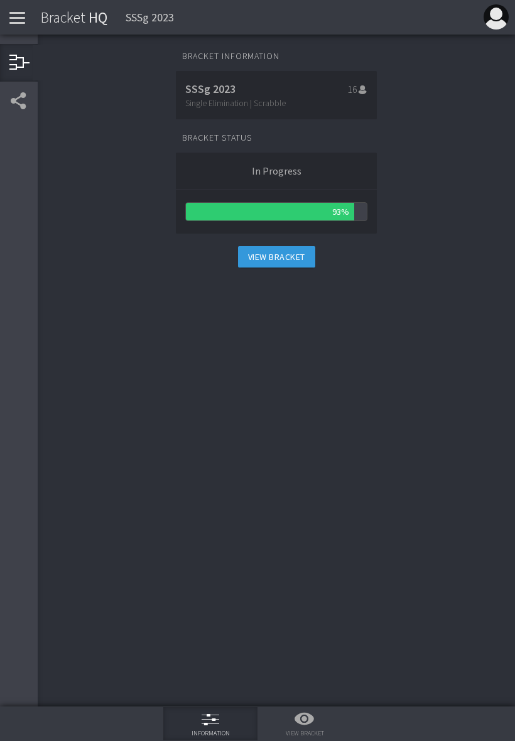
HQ (74, 17)
